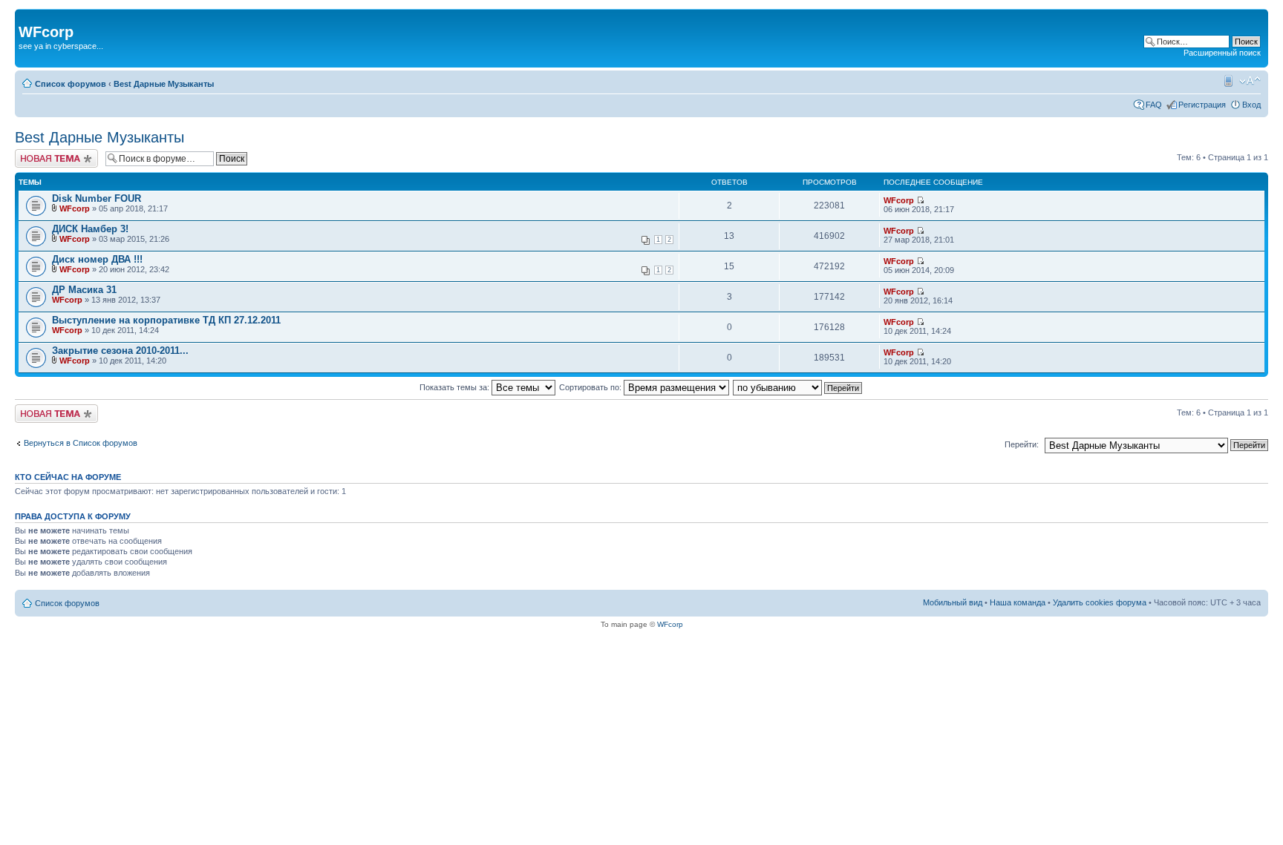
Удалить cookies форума (1099, 602)
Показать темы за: (455, 387)
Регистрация (1202, 104)
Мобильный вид (1227, 81)
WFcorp (74, 208)
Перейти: (1022, 444)
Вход (1251, 104)
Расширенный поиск (1222, 52)
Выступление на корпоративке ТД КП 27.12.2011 (166, 320)
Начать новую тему (52, 153)
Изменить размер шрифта (1250, 81)
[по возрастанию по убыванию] (798, 387)
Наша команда (1017, 602)
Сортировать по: (591, 387)
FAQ (1154, 104)
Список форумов (70, 83)
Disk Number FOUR (96, 198)
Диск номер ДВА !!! (97, 259)
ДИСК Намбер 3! (90, 228)
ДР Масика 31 (84, 289)
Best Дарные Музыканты (164, 83)
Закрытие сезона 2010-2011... (120, 350)
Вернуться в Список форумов (80, 442)
